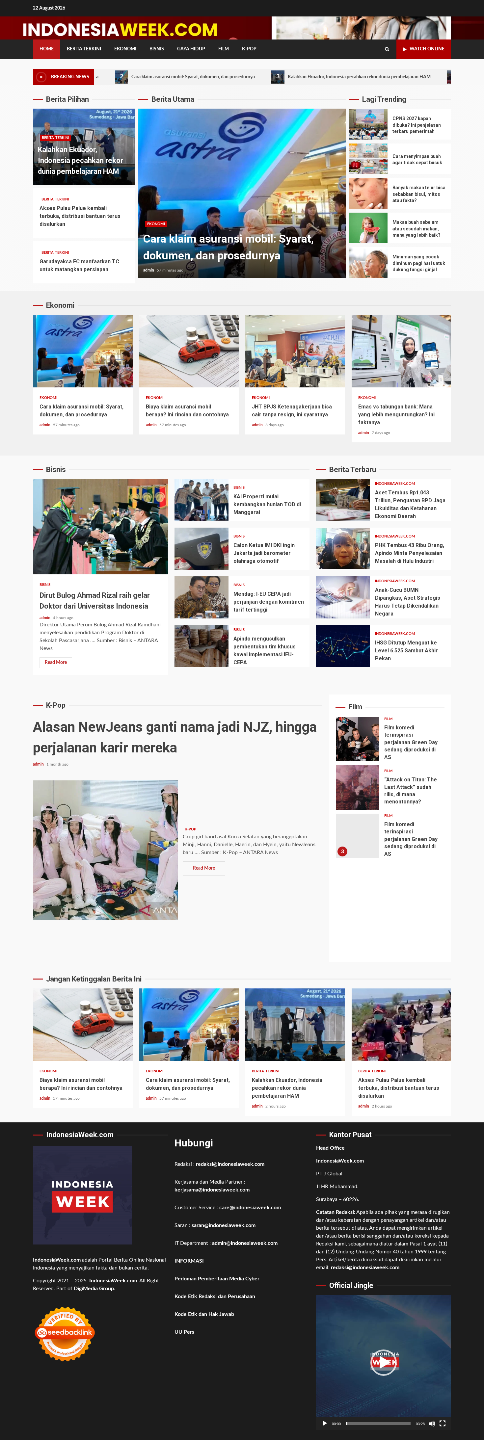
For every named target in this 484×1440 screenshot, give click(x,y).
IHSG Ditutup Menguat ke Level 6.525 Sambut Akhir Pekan (343, 646)
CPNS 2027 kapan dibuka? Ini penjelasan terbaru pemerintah (368, 124)
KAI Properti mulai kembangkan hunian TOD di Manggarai (202, 500)
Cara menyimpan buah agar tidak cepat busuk (368, 159)
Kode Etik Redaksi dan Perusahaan (215, 1296)
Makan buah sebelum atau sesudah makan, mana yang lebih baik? (368, 228)
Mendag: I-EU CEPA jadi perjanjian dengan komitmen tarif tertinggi (202, 597)
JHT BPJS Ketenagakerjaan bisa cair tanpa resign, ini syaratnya (295, 351)
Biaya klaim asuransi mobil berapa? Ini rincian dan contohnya (189, 351)
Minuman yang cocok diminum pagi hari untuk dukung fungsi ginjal (368, 262)
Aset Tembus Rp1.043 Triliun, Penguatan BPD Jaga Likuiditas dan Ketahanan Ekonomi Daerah (343, 500)
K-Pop (249, 49)
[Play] (324, 1423)
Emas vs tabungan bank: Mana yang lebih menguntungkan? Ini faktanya (401, 351)
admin (149, 270)
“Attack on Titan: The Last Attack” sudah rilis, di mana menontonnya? (357, 787)
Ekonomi (125, 49)
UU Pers (184, 1332)
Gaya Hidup (191, 49)
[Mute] (432, 1423)
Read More (56, 662)
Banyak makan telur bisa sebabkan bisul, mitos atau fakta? (368, 193)
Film (223, 49)
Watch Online (427, 49)
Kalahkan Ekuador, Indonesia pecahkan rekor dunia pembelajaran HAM (290, 77)
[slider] (378, 1423)
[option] (242, 197)
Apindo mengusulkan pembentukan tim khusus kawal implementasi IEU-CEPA (202, 646)
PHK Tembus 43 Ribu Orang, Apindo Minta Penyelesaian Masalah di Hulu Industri (343, 549)
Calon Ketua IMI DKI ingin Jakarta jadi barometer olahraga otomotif (202, 549)
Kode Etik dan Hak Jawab (204, 1314)
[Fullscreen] (442, 1423)
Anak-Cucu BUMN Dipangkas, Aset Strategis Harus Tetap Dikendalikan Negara (343, 597)
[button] (383, 1362)
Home (47, 49)
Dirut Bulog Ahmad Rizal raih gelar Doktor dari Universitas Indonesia (100, 526)
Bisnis (156, 49)
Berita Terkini (84, 49)
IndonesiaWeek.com (395, 483)
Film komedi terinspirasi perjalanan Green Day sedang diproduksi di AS (357, 739)
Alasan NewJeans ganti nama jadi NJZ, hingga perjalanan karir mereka (105, 850)
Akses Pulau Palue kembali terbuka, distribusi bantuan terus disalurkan (80, 216)
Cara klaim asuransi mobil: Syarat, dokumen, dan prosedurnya (123, 77)
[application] (383, 1362)
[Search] (387, 49)
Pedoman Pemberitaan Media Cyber (217, 1278)
